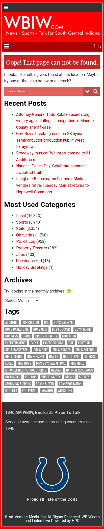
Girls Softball (85, 349)
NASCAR (56, 370)
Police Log (25, 241)
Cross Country (46, 336)
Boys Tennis (83, 329)
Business (11, 336)
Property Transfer (31, 248)
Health (53, 356)
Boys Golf (40, 329)
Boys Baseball (64, 322)
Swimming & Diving (18, 383)
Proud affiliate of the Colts (52, 499)
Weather (47, 390)
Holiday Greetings (32, 267)
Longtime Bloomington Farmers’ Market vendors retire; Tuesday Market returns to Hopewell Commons (52, 185)
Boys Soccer (61, 329)
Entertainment (15, 342)
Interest (91, 356)
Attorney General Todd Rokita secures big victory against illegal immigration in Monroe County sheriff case (55, 121)
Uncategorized (29, 260)
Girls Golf (41, 349)
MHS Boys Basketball (51, 363)
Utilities (11, 390)
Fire (70, 342)
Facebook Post (53, 342)
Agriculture (30, 322)
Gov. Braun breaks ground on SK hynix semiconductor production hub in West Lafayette (50, 140)
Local (21, 215)
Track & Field (45, 383)
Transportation (70, 383)
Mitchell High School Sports (25, 370)
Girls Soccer (62, 349)
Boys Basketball (17, 329)
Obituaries (25, 235)
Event (34, 342)
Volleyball (29, 390)
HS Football (71, 356)
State (20, 228)
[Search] (99, 46)
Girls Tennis (13, 356)
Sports (22, 222)
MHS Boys (24, 363)
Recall (69, 377)
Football (84, 342)
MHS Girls (78, 363)
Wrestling (65, 390)
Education (69, 336)
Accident (11, 322)
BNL (46, 322)
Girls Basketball (17, 349)
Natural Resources (79, 370)
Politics (31, 377)
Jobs (20, 254)
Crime (27, 336)
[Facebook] (94, 46)
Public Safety (51, 377)
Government (35, 356)
